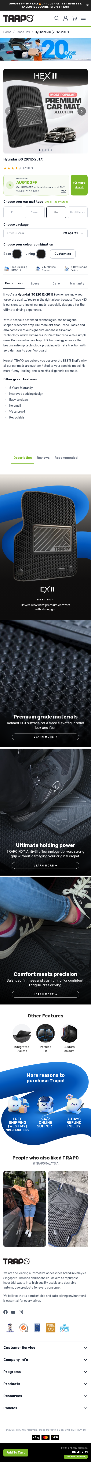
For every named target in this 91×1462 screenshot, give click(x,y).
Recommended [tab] (66, 458)
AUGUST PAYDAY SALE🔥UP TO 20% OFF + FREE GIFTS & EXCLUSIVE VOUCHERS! (45, 5)
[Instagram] (21, 1312)
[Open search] (56, 18)
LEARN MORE (46, 736)
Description (14, 283)
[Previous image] (9, 111)
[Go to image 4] (48, 150)
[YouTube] (13, 1312)
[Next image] (81, 111)
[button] (36, 185)
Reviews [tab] (43, 458)
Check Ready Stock (56, 201)
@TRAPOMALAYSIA (45, 1163)
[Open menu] (83, 18)
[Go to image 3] (45, 150)
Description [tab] (23, 458)
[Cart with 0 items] (74, 18)
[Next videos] (83, 1209)
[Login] (65, 18)
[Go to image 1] (39, 150)
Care (56, 283)
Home (7, 32)
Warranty (77, 283)
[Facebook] (5, 1312)
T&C (63, 191)
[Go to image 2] (42, 150)
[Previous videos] (7, 1209)
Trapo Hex (23, 32)
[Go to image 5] (51, 150)
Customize (62, 254)
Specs (34, 283)
